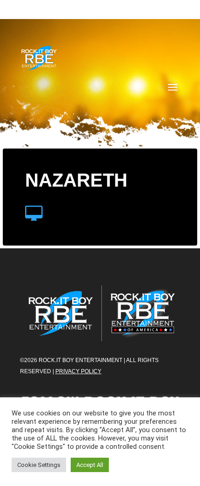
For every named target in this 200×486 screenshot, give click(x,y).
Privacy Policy (78, 371)
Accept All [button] (89, 464)
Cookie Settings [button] (38, 464)
